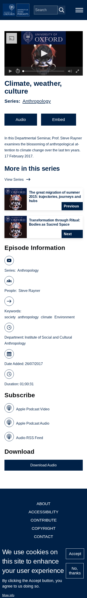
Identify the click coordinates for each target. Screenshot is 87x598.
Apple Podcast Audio (32, 423)
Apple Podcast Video (33, 409)
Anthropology (37, 101)
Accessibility (43, 512)
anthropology (28, 317)
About (43, 504)
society (10, 317)
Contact (43, 536)
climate (46, 317)
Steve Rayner (29, 291)
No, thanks (75, 570)
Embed (58, 119)
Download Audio (43, 465)
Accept (75, 554)
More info (8, 595)
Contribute (44, 520)
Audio (21, 119)
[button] (43, 53)
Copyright (44, 528)
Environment (64, 317)
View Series (14, 179)
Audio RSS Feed (29, 438)
